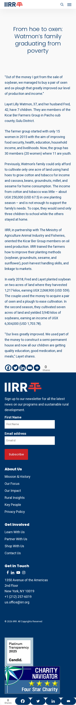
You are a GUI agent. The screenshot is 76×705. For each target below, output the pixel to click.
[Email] (30, 368)
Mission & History (17, 476)
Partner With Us (16, 539)
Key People (13, 505)
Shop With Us (14, 546)
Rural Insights (15, 498)
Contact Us (13, 553)
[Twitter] (15, 368)
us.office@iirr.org (17, 602)
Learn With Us (15, 532)
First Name (13, 417)
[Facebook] (8, 368)
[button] (69, 4)
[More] (37, 368)
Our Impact (13, 491)
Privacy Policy (15, 512)
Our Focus (12, 484)
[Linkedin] (22, 368)
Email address (15, 433)
